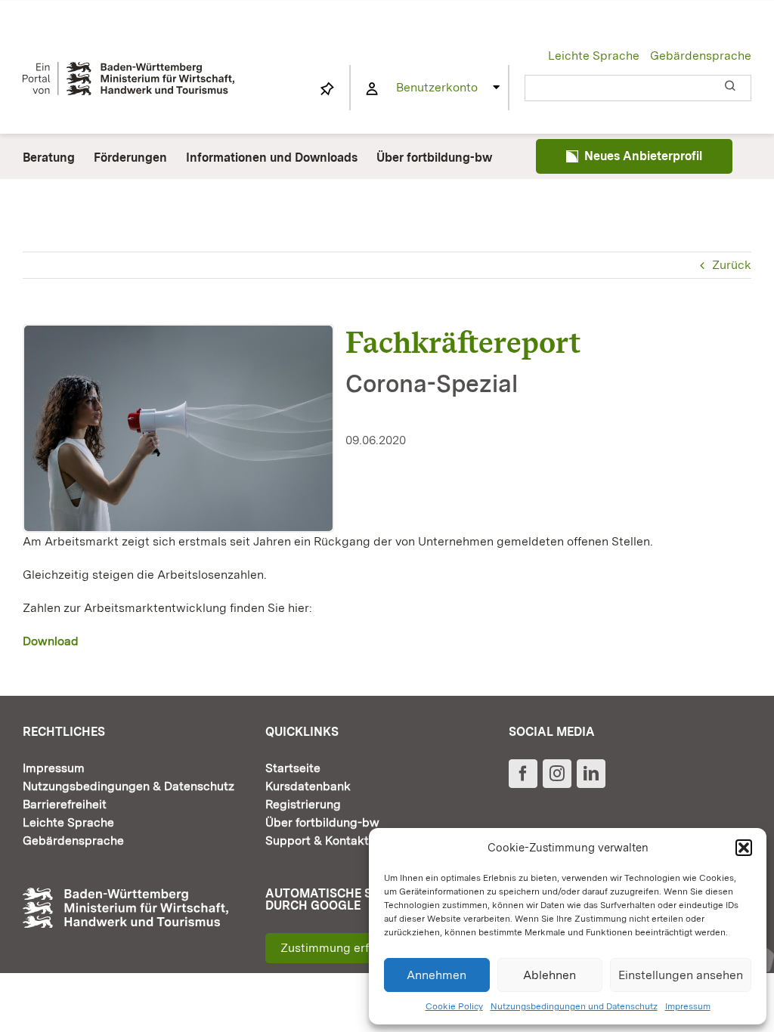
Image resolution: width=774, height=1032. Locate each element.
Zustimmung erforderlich (349, 948)
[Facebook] (523, 773)
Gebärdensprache (700, 55)
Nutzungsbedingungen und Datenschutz (574, 1006)
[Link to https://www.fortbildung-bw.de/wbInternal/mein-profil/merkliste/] (327, 89)
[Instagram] (557, 773)
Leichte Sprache (593, 55)
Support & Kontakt (317, 840)
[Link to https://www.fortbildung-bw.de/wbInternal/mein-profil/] (372, 89)
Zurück (731, 265)
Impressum (688, 1006)
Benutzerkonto (437, 87)
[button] (743, 847)
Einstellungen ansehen (680, 975)
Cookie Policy (454, 1006)
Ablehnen (549, 975)
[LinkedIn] (591, 773)
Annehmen (436, 975)
